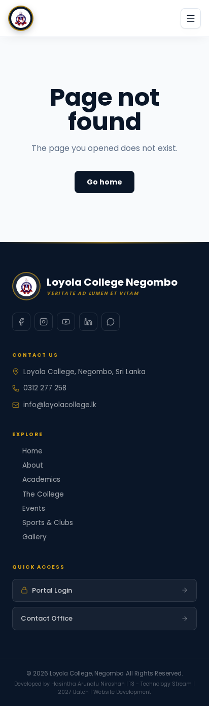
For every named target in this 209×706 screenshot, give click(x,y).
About (32, 465)
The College (43, 494)
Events (33, 508)
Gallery (34, 537)
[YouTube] (66, 322)
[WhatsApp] (110, 322)
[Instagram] (43, 322)
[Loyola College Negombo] (20, 18)
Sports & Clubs (47, 523)
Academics (41, 479)
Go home (104, 182)
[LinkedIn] (88, 322)
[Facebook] (21, 322)
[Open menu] (191, 18)
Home (32, 451)
